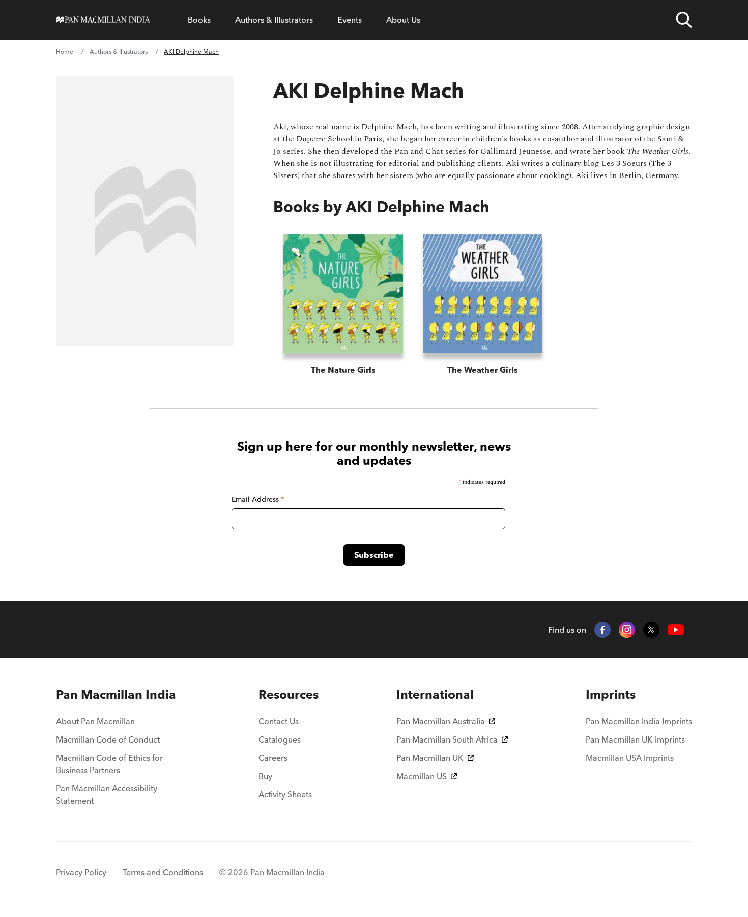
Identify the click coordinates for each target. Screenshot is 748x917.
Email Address (258, 499)
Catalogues (279, 739)
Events (349, 20)
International (435, 694)
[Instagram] (627, 630)
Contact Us (278, 721)
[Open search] (684, 20)
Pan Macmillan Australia (440, 721)
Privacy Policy (81, 872)
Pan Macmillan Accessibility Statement (106, 794)
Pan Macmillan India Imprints (639, 721)
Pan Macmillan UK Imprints (635, 739)
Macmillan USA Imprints (630, 758)
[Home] (103, 20)
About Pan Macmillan (95, 721)
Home (64, 51)
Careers (272, 758)
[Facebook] (602, 630)
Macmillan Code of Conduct (108, 739)
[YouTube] (676, 630)
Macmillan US (421, 776)
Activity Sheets (285, 794)
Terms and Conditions (163, 872)
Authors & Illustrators (274, 20)
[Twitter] (651, 630)
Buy (265, 776)
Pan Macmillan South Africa (447, 739)
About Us (403, 20)
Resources (288, 694)
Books (199, 20)
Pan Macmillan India (116, 694)
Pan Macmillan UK (430, 758)
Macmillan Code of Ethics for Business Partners (109, 764)
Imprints (611, 694)
